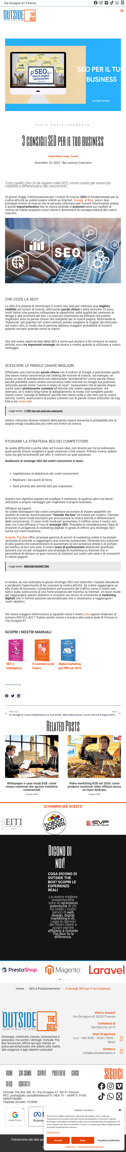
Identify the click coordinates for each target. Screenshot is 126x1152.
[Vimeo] (106, 3)
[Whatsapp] (117, 3)
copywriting (54, 156)
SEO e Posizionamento (44, 988)
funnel (74, 156)
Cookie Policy (70, 1146)
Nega (82, 1140)
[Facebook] (96, 3)
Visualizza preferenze (108, 1140)
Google (78, 200)
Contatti (24, 1083)
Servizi (41, 1073)
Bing (90, 200)
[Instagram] (101, 3)
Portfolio (58, 1073)
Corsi (75, 1073)
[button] (119, 1110)
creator (66, 156)
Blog (9, 1083)
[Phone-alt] (122, 3)
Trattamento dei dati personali (90, 1146)
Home (20, 988)
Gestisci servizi (53, 1132)
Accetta (58, 1140)
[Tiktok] (112, 3)
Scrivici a (109, 1049)
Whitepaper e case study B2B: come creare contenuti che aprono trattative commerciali (32, 786)
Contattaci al (106, 1023)
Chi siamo (25, 1073)
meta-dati (25, 401)
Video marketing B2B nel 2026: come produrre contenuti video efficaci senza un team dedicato (94, 786)
